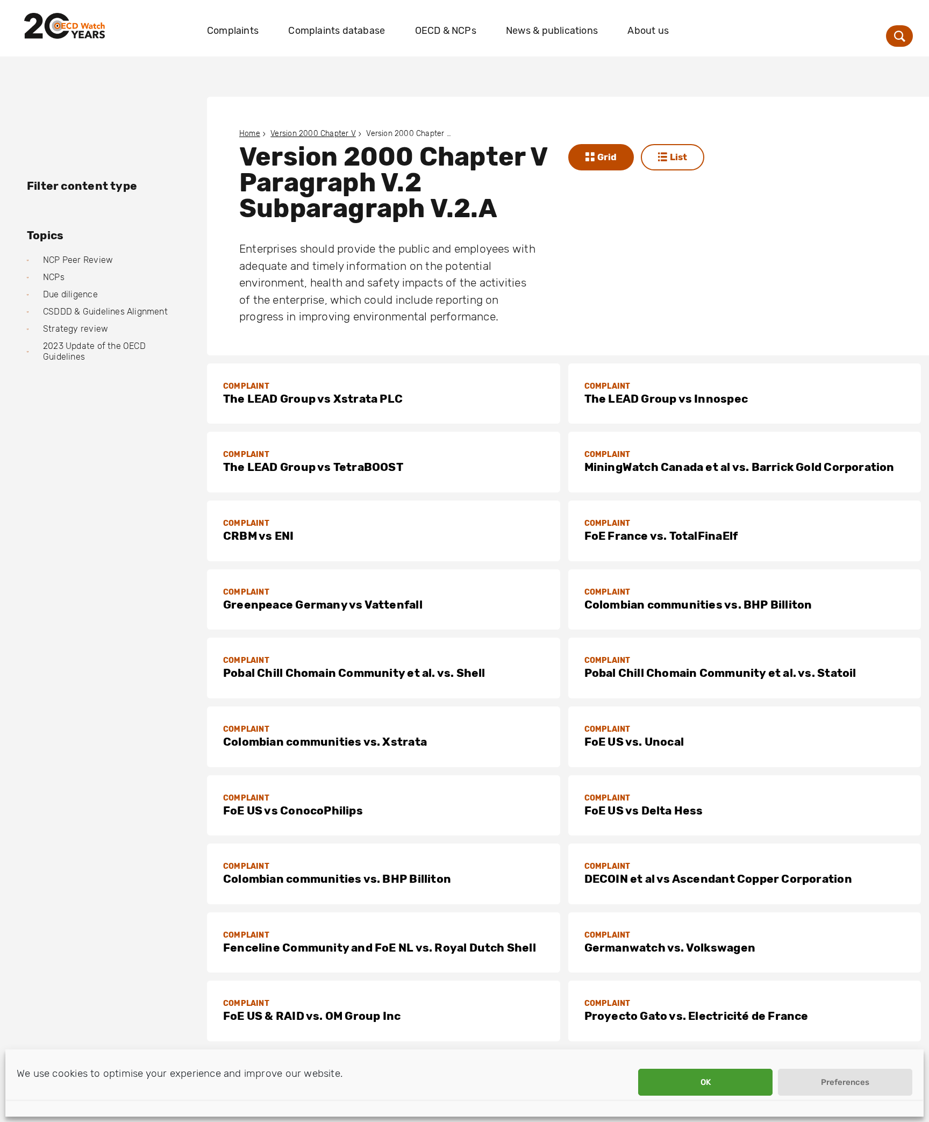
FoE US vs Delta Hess (643, 810)
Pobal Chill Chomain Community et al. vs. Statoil (720, 673)
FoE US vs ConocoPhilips (293, 810)
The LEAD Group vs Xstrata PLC (313, 398)
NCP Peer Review (78, 260)
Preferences (845, 1082)
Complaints (233, 31)
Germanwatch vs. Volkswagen (669, 947)
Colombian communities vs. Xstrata (325, 741)
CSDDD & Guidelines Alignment (105, 311)
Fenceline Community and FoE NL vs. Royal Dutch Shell (379, 947)
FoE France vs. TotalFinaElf (661, 535)
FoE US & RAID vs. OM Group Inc (312, 1016)
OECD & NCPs (445, 31)
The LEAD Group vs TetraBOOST (313, 467)
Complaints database (336, 31)
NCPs (54, 277)
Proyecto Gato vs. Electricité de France (696, 1016)
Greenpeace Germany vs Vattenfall (323, 604)
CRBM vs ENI (258, 535)
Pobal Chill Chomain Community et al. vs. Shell (354, 673)
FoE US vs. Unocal (634, 741)
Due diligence (70, 294)
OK (706, 1082)
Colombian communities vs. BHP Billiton (698, 604)
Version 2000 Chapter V (313, 133)
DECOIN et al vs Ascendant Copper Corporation (718, 878)
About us (648, 31)
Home (249, 133)
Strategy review (75, 329)
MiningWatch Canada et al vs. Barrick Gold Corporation (739, 467)
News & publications (552, 31)
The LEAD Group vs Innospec (666, 398)
